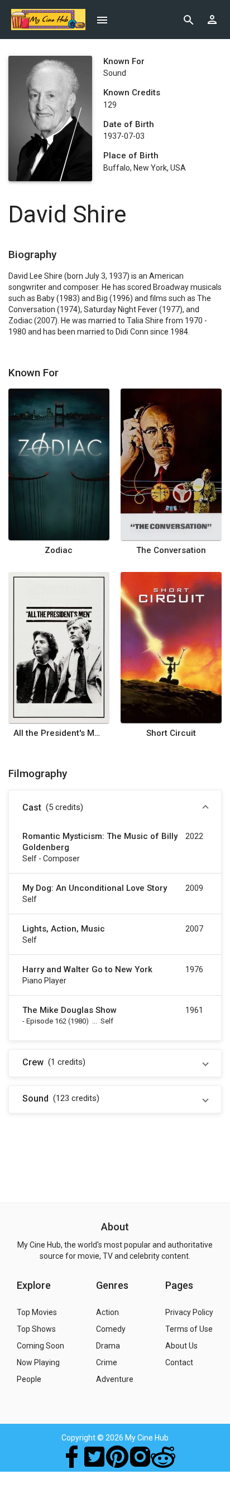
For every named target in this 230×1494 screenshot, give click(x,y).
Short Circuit (171, 733)
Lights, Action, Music (63, 929)
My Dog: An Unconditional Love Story (94, 888)
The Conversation (171, 550)
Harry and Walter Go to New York (87, 969)
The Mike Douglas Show (69, 1010)
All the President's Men (58, 733)
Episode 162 (46, 1021)
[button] (115, 808)
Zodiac (59, 550)
